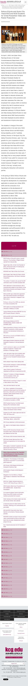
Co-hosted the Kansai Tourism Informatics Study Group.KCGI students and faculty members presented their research (14, 494)
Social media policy (7, 616)
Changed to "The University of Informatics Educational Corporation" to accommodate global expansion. (14, 460)
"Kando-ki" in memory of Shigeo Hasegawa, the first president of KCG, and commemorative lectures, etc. (14, 376)
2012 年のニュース (7, 574)
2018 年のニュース (7, 552)
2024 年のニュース (7, 530)
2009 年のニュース (7, 585)
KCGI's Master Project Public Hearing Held (14, 361)
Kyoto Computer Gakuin (7, 623)
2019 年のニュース (7, 548)
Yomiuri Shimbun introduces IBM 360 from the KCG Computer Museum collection (15, 312)
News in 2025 (14, 5)
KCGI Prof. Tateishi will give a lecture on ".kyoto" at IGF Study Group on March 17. (13, 482)
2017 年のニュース (7, 555)
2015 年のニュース (7, 563)
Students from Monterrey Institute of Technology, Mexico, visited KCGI (12, 418)
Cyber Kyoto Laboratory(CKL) (21, 638)
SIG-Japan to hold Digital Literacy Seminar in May (14, 426)
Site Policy (21, 613)
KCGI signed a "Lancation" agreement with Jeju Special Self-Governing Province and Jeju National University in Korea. (15, 447)
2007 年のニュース (7, 592)
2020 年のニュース (7, 544)
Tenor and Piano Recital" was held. (12, 385)
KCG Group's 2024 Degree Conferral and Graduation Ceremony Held (13, 466)
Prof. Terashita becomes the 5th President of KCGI (14, 525)
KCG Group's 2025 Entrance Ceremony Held (14, 436)
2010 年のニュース (7, 581)
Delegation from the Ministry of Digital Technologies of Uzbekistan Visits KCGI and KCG (14, 476)
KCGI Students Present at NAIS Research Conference (13, 470)
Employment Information (21, 611)
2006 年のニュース (7, 596)
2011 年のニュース (7, 577)
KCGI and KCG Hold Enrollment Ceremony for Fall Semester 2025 (14, 317)
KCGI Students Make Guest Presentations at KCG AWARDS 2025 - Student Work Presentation (14, 487)
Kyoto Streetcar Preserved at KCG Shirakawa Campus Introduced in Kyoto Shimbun (14, 408)
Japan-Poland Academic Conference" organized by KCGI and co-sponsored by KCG (15, 370)
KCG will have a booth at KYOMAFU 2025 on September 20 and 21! (14, 336)
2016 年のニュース (7, 559)
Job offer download (6, 611)
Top (3, 5)
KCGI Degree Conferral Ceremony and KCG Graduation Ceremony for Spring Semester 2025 (14, 342)
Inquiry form (14, 663)
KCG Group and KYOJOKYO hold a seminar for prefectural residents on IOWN (14, 399)
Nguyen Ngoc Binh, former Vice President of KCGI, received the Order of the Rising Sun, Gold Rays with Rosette (14, 266)
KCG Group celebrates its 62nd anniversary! (14, 422)
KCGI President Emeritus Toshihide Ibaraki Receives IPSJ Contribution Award (14, 404)
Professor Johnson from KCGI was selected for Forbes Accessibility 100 (14, 302)
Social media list (7, 619)
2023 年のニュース (7, 533)
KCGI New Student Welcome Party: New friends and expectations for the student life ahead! (14, 441)
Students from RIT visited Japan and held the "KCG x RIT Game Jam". (14, 413)
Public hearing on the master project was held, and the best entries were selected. (15, 499)
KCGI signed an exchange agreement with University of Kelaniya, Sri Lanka (13, 307)
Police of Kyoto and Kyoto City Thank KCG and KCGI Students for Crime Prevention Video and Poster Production (14, 454)
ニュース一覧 (7, 5)
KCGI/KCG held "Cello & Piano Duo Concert (14, 271)
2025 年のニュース (7, 255)
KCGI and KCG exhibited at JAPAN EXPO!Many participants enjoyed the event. (15, 365)
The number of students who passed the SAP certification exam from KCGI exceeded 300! (14, 281)
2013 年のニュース (7, 570)
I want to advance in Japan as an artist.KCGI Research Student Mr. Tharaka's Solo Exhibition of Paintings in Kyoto (14, 348)
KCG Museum (21, 630)
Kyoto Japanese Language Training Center (21, 624)
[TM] (14, 653)
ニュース (14, 245)
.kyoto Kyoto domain (21, 616)
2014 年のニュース (7, 566)
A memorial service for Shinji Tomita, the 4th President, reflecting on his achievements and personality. (14, 505)
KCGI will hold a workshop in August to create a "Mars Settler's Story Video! (15, 381)
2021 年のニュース (7, 541)
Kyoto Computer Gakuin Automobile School (7, 631)
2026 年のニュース (7, 251)
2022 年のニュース (7, 537)
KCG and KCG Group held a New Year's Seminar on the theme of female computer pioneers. (14, 512)
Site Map (7, 613)
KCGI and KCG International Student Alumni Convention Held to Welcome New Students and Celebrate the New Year (14, 431)
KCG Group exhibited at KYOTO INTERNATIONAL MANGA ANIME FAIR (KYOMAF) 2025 (13, 323)
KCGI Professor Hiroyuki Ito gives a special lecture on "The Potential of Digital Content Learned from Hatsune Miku (14, 260)
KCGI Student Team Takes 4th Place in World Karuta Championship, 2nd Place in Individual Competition (14, 276)
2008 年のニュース (7, 588)
